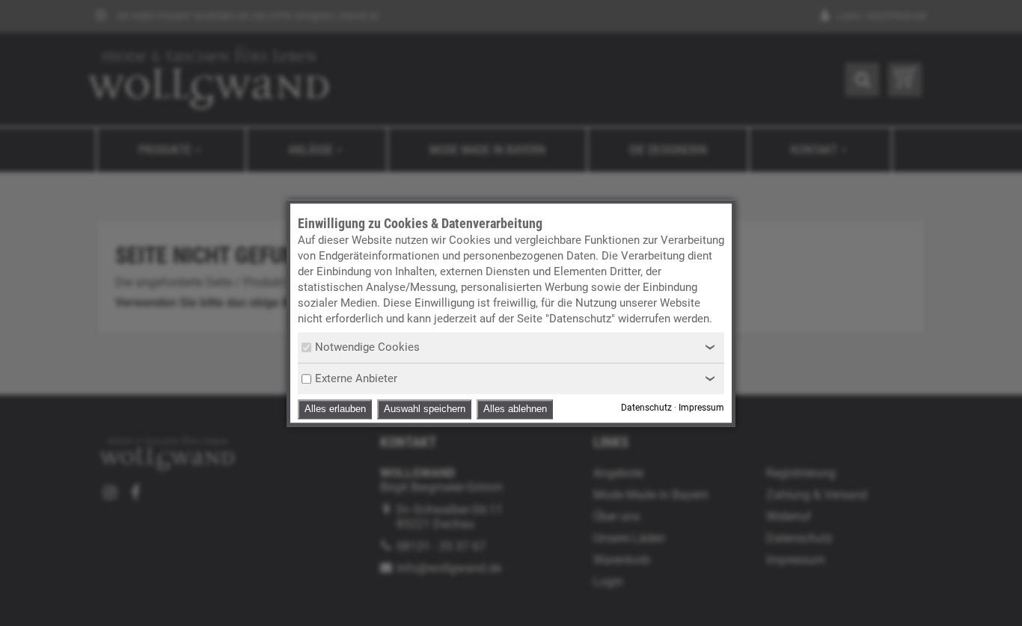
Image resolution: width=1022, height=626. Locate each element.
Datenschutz (646, 407)
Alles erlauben (335, 408)
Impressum (701, 407)
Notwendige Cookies (367, 347)
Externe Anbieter (356, 378)
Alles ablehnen (515, 408)
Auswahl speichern (424, 408)
